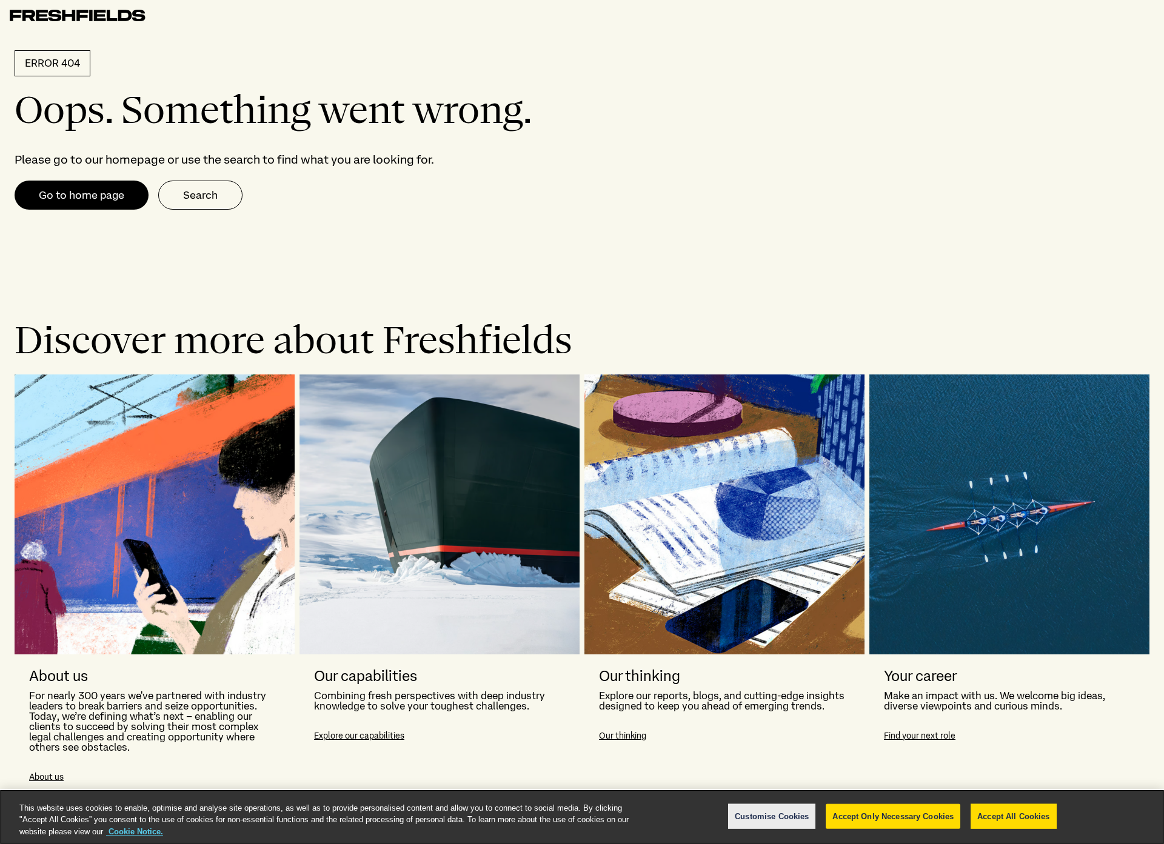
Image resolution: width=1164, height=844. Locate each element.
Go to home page (81, 194)
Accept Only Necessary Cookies (893, 815)
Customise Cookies (772, 815)
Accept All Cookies (1013, 815)
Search (200, 194)
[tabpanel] (582, 585)
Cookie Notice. (134, 831)
